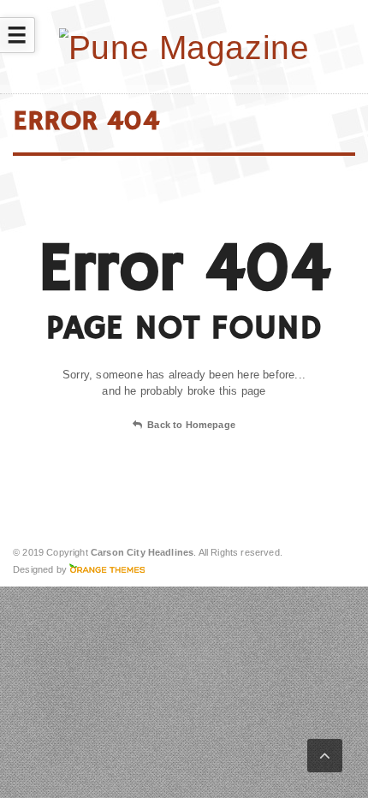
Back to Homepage (191, 425)
